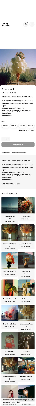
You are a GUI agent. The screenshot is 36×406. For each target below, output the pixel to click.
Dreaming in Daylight (9, 324)
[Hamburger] (32, 24)
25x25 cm (13, 125)
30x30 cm (22, 125)
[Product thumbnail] (9, 205)
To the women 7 (9, 351)
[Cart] (25, 24)
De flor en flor (26, 299)
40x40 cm (30, 125)
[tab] (5, 152)
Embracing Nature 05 (9, 271)
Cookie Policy (15, 402)
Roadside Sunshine (26, 376)
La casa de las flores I (26, 244)
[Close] (33, 399)
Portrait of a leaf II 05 (9, 299)
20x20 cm (5, 125)
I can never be (26, 216)
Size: (3, 121)
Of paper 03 (26, 351)
